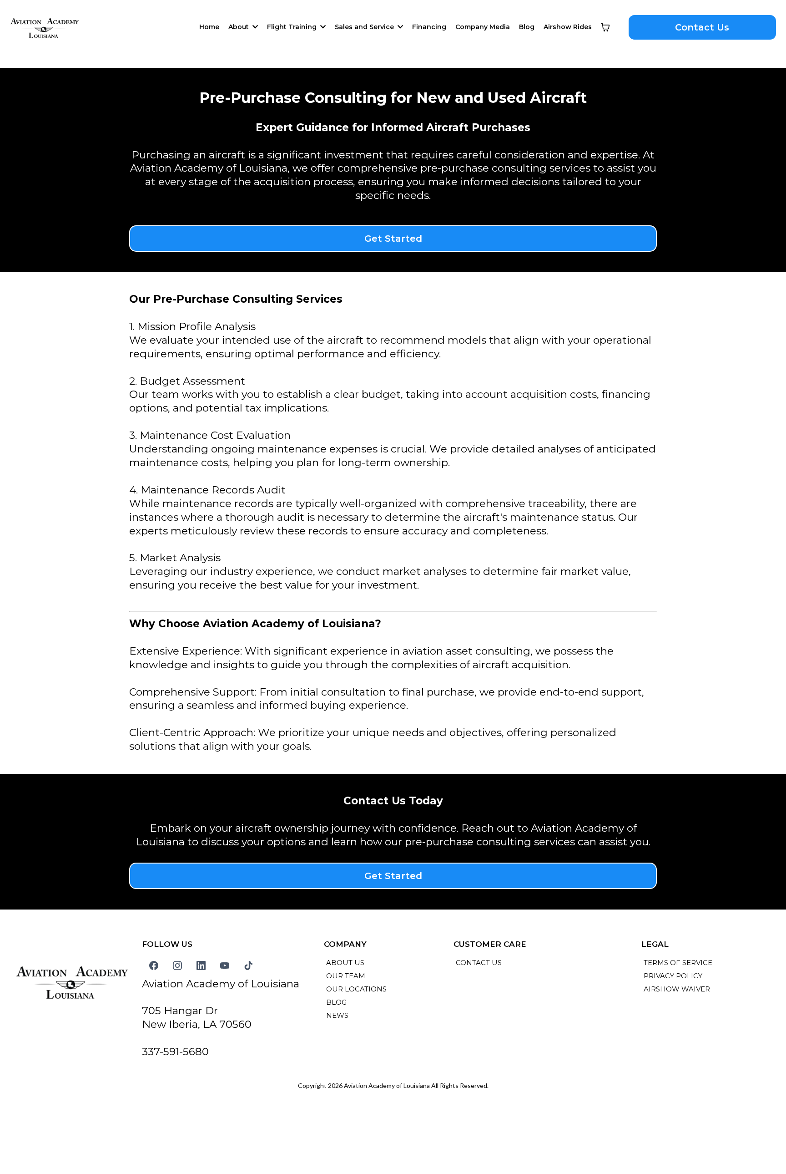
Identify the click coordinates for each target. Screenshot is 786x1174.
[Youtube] (225, 965)
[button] (254, 27)
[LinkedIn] (201, 965)
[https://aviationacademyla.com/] (44, 27)
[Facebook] (154, 965)
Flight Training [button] (292, 27)
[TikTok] (248, 965)
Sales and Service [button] (365, 27)
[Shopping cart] (605, 27)
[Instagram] (177, 965)
